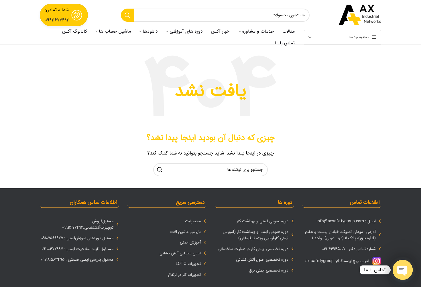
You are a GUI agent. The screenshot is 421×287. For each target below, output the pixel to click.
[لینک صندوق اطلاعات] (64, 15)
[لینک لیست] (341, 221)
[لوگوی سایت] (359, 14)
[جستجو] (127, 15)
